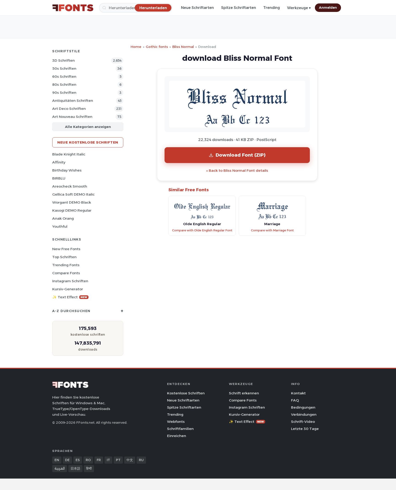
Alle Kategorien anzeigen (88, 127)
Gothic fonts (157, 46)
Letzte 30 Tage (305, 428)
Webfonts (176, 421)
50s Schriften (64, 68)
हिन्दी (89, 468)
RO (88, 460)
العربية (60, 468)
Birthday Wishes (67, 170)
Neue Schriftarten (197, 8)
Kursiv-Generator (67, 289)
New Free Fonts (66, 249)
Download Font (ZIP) (241, 155)
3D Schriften (63, 60)
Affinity (58, 162)
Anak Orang (63, 218)
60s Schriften (64, 76)
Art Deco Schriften (69, 108)
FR (99, 460)
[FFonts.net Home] (73, 7)
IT (108, 460)
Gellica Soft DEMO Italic (73, 194)
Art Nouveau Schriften (72, 116)
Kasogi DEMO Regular (71, 210)
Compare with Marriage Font (272, 230)
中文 (129, 460)
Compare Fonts (66, 273)
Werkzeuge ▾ (299, 8)
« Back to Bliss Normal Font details (237, 170)
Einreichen (176, 436)
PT (118, 460)
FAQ (295, 400)
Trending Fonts (66, 265)
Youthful (59, 226)
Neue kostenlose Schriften (87, 142)
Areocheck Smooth (69, 186)
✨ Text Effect (69, 297)
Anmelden (328, 8)
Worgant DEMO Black (71, 202)
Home (136, 46)
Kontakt (298, 393)
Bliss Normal (183, 46)
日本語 (75, 468)
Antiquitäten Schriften (72, 100)
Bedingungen (303, 407)
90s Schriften (64, 92)
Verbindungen (303, 414)
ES (78, 460)
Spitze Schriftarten (238, 8)
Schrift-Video (303, 421)
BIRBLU (58, 178)
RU (141, 460)
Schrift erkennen (244, 393)
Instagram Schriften (70, 281)
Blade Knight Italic (68, 154)
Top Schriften (64, 257)
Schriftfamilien (180, 428)
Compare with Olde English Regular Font (202, 230)
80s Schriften (64, 84)
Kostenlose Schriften (186, 393)
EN (57, 460)
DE (67, 460)
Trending (271, 8)
